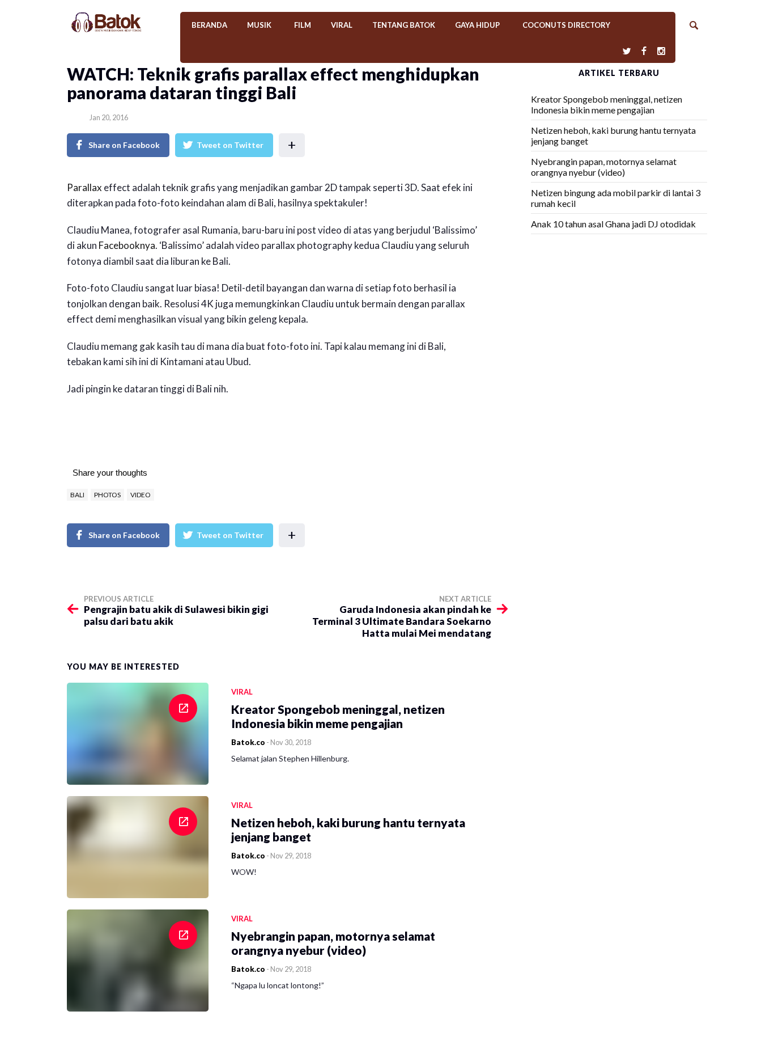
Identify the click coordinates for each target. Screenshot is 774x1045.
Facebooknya (127, 245)
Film (302, 24)
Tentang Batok (403, 24)
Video (140, 494)
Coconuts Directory (566, 24)
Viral (341, 24)
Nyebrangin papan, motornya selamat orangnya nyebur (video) (604, 166)
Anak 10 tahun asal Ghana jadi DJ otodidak (613, 223)
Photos (107, 494)
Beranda (209, 24)
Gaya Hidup (477, 24)
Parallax (84, 187)
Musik (259, 24)
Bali (77, 494)
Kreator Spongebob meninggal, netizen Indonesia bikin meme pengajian (606, 104)
